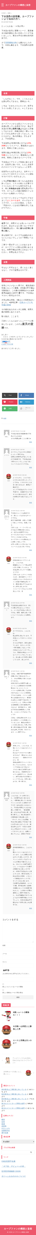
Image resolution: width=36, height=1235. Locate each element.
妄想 (3, 1122)
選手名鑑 (5, 1133)
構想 (3, 1120)
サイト (4, 962)
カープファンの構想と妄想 (18, 5)
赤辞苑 (4, 1126)
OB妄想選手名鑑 (9, 1161)
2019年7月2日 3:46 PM (18, 510)
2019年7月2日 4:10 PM (19, 557)
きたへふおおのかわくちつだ (14, 1176)
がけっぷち (6, 1128)
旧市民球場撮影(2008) (11, 1171)
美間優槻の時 (10, 43)
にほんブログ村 (7, 344)
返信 (30, 442)
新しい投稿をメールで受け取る (12, 992)
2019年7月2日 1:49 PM (19, 743)
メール (4, 953)
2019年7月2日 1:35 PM (17, 671)
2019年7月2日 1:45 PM (19, 845)
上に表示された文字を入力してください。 (16, 973)
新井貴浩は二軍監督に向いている (14, 1089)
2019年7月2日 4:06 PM (20, 628)
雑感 (5, 418)
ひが (8, 480)
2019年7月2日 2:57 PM (17, 603)
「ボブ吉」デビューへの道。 (14, 1166)
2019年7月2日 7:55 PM (17, 449)
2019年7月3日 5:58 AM (19, 475)
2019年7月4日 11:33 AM (18, 431)
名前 (3, 945)
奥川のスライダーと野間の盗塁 (13, 1103)
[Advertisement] (18, 71)
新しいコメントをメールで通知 (12, 987)
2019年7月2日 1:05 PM (17, 793)
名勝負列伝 (6, 1130)
